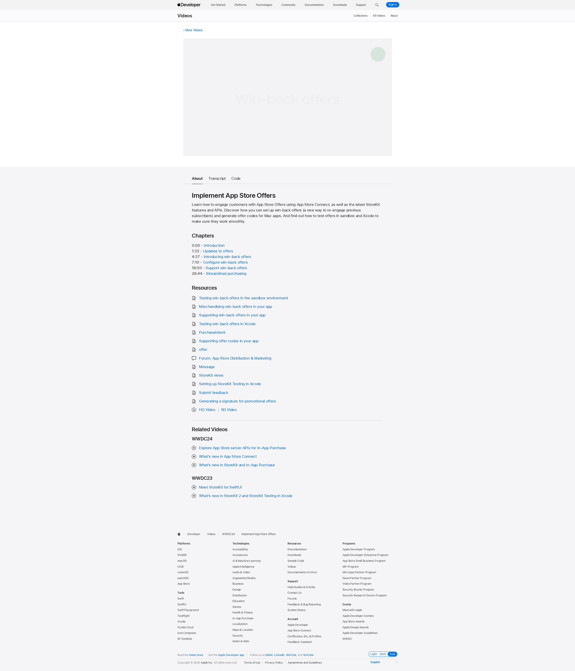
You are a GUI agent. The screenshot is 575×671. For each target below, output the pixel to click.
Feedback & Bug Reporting (304, 604)
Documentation (297, 549)
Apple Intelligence (243, 566)
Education (238, 601)
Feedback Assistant (300, 642)
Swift (180, 598)
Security (237, 635)
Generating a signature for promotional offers (237, 401)
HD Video (207, 409)
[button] (377, 5)
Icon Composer (186, 633)
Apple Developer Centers (358, 616)
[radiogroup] (383, 654)
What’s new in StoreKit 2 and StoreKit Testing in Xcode (245, 495)
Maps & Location (242, 629)
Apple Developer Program (359, 549)
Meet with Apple (352, 610)
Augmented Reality (244, 578)
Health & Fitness (242, 612)
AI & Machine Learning (246, 560)
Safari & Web (240, 641)
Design (236, 589)
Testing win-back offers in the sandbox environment (243, 298)
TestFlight (183, 616)
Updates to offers (218, 251)
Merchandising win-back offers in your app (235, 306)
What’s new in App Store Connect (228, 456)
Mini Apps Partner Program (359, 572)
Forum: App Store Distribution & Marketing (235, 358)
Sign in (393, 4)
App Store (183, 583)
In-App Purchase (242, 618)
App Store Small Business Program (364, 560)
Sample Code (296, 560)
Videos (184, 15)
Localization (240, 624)
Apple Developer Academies (360, 633)
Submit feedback (213, 392)
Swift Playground (188, 610)
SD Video (229, 409)
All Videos (379, 15)
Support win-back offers (226, 268)
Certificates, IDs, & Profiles (304, 636)
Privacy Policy (274, 662)
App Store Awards (354, 621)
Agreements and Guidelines (305, 662)
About (394, 15)
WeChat (291, 655)
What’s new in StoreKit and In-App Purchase (237, 465)
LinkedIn (279, 655)
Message (207, 366)
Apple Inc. (207, 662)
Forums (292, 598)
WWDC (347, 638)
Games (236, 607)
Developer (193, 534)
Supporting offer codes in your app (228, 341)
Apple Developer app (231, 655)
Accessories (240, 555)
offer (203, 349)
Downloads (294, 555)
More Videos (194, 30)
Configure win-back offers (225, 262)
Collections (360, 15)
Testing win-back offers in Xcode (227, 324)
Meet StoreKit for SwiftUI (220, 487)
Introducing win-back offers (227, 256)
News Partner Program (357, 578)
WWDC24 (228, 534)
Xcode (181, 621)
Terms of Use (252, 662)
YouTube (308, 655)
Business (237, 583)
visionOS (182, 572)
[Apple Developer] (189, 5)
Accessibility (240, 549)
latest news (196, 655)
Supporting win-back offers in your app (232, 315)
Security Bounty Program (358, 589)
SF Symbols (184, 638)
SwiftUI (181, 604)
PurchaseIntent (212, 332)
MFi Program (350, 566)
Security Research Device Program (365, 595)
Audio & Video (241, 572)
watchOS (183, 578)
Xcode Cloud (185, 627)
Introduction (214, 245)
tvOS (180, 566)
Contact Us (294, 592)
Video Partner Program (357, 583)
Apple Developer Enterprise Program (365, 555)
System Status (296, 610)
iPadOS (182, 555)
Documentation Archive (302, 572)
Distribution (239, 595)
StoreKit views (211, 375)
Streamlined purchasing (226, 273)
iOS (179, 549)
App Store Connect (299, 630)
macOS (181, 560)
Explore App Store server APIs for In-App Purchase (242, 448)
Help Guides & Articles (301, 587)
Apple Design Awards (356, 627)
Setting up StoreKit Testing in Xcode (230, 384)
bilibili (268, 655)
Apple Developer (298, 625)
